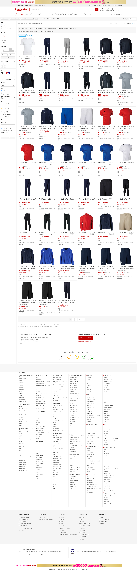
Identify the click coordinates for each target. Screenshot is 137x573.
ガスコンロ (21, 446)
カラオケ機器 (56, 428)
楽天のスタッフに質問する (86, 338)
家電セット (28, 14)
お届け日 (3, 88)
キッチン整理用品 (74, 387)
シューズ (106, 385)
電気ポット (21, 448)
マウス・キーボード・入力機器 (42, 432)
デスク (105, 464)
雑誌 (54, 454)
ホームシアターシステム (41, 393)
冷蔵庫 (70, 14)
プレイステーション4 (74, 409)
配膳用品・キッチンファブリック (77, 391)
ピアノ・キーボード (57, 405)
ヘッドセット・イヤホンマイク (59, 391)
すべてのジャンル (4, 18)
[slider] (1, 51)
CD (53, 486)
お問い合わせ (82, 539)
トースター (21, 438)
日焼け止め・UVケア (74, 469)
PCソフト (38, 438)
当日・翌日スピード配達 (24, 517)
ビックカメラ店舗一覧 (106, 5)
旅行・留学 (55, 441)
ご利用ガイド (90, 5)
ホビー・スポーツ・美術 (58, 443)
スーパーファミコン (74, 432)
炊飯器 (20, 433)
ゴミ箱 (105, 483)
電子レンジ (87, 14)
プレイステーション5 (74, 407)
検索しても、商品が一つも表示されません (30, 341)
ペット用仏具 (90, 467)
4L (9, 64)
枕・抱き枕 (106, 453)
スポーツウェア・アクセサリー (110, 400)
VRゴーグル (55, 400)
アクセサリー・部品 (40, 401)
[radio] (1, 24)
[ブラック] (2, 73)
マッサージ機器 (39, 463)
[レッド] (7, 73)
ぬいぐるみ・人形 (91, 397)
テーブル (106, 462)
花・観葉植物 (90, 492)
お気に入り (61, 519)
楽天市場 (120, 5)
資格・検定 (55, 474)
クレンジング (73, 461)
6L (2, 66)
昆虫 (88, 465)
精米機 (20, 436)
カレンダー (55, 450)
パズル (88, 409)
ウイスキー (89, 377)
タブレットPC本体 (57, 379)
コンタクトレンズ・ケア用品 (76, 445)
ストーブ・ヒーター (23, 408)
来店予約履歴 (62, 530)
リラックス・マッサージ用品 (76, 488)
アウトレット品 (107, 495)
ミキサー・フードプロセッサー (25, 455)
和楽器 (54, 426)
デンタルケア (39, 457)
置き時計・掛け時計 (108, 477)
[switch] (14, 97)
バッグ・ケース (107, 387)
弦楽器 (54, 424)
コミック (55, 435)
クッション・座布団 (108, 460)
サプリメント (73, 476)
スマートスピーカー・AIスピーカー (43, 406)
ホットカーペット (23, 410)
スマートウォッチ (108, 435)
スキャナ (38, 424)
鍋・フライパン (73, 377)
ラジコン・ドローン (91, 407)
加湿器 (20, 423)
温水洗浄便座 (39, 467)
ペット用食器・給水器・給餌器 (93, 461)
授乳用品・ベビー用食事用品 (93, 437)
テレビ (81, 14)
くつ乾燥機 (21, 389)
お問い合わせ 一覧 (67, 569)
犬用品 (88, 450)
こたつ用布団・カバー (108, 486)
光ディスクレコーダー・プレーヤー (43, 386)
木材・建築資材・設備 (91, 484)
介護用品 (72, 447)
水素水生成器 (22, 466)
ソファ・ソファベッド (108, 457)
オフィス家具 (107, 488)
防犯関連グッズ (107, 497)
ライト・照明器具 (23, 401)
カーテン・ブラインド (108, 473)
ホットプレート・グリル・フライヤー (26, 444)
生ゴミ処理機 (22, 468)
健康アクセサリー (74, 486)
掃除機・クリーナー (23, 391)
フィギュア (89, 405)
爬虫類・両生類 (90, 463)
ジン (88, 381)
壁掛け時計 (106, 431)
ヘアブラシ (38, 446)
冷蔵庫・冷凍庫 (22, 378)
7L (4, 66)
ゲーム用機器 (39, 434)
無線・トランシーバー (41, 403)
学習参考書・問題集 (57, 458)
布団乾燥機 (21, 387)
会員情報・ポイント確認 (64, 528)
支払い (80, 519)
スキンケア (72, 456)
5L (12, 64)
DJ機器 (54, 422)
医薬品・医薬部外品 (74, 437)
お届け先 (3, 82)
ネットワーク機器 (40, 428)
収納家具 (106, 471)
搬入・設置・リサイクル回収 (25, 523)
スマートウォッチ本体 (58, 393)
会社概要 (115, 5)
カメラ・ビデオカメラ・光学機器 (43, 381)
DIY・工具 (89, 476)
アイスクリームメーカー (24, 470)
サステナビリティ (75, 569)
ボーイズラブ (56, 462)
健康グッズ (72, 484)
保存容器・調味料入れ (75, 383)
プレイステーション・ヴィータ (76, 417)
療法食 (88, 471)
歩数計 (37, 472)
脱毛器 (37, 453)
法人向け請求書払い (63, 532)
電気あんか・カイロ (23, 417)
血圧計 (37, 476)
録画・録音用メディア (41, 383)
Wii (70, 425)
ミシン (20, 395)
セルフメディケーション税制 (25, 554)
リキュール (89, 385)
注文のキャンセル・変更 (84, 523)
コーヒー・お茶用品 (74, 396)
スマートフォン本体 (57, 377)
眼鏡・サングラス (108, 402)
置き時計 (106, 433)
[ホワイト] (4, 73)
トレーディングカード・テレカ (93, 415)
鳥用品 (88, 458)
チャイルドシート (91, 441)
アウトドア (106, 398)
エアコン (65, 14)
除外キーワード (4, 132)
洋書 (54, 470)
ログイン (113, 14)
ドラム (54, 414)
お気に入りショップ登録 (84, 525)
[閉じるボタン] (134, 28)
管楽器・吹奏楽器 (57, 412)
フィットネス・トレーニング (27, 18)
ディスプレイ (39, 420)
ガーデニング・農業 (91, 486)
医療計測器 (72, 449)
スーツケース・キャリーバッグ (110, 440)
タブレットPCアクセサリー (59, 384)
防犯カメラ (89, 480)
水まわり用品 (73, 400)
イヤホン (52, 14)
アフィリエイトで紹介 (84, 534)
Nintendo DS (73, 428)
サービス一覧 (59, 569)
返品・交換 (81, 521)
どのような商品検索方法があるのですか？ (30, 339)
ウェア (36, 18)
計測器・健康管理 (74, 480)
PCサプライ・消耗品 (40, 426)
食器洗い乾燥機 (22, 462)
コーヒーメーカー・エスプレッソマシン (26, 440)
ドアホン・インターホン (92, 478)
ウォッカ (89, 387)
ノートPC (38, 416)
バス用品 (106, 417)
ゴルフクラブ (107, 383)
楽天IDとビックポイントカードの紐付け (68, 534)
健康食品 (72, 482)
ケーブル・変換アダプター (58, 387)
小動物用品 (89, 456)
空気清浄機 (58, 14)
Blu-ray (54, 484)
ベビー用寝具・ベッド (91, 435)
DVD (54, 488)
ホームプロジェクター (41, 389)
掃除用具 (106, 411)
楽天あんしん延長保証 (23, 519)
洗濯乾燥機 (21, 383)
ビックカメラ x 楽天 (19, 5)
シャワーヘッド (39, 461)
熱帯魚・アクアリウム (91, 454)
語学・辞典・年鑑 (57, 464)
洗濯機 (75, 14)
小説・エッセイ (56, 460)
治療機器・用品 (73, 439)
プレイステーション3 (74, 419)
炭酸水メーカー (22, 460)
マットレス (106, 451)
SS (2, 64)
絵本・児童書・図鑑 (57, 437)
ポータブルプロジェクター (41, 408)
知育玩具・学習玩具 (91, 399)
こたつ (20, 412)
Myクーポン (62, 525)
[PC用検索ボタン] (96, 9)
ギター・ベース (56, 416)
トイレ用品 (106, 419)
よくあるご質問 (97, 5)
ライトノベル (56, 472)
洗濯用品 (106, 413)
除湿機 (20, 425)
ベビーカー (89, 439)
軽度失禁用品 (73, 451)
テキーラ (89, 391)
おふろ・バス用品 (91, 433)
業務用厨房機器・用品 (75, 393)
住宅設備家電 (22, 399)
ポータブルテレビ (40, 397)
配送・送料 (81, 517)
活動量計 (38, 470)
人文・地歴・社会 (57, 456)
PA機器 (54, 407)
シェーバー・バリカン (41, 448)
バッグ (105, 442)
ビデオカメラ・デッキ (41, 391)
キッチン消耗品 (73, 385)
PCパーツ (38, 436)
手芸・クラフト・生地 (108, 415)
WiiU (71, 423)
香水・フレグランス (74, 471)
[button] (2, 50)
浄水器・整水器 (22, 464)
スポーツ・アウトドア (15, 18)
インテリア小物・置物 (108, 490)
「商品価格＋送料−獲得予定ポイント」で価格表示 (28, 23)
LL (4, 64)
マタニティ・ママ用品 (91, 431)
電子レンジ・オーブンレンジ (25, 431)
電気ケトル (21, 450)
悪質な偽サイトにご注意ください (39, 554)
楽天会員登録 (119, 14)
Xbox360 (72, 415)
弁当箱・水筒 (73, 389)
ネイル (71, 465)
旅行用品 (106, 444)
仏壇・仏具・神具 (108, 503)
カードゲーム (90, 411)
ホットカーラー (39, 455)
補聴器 (37, 465)
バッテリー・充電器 (57, 389)
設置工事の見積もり (23, 525)
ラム (88, 383)
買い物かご (61, 517)
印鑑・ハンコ (107, 409)
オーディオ (38, 379)
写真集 (54, 477)
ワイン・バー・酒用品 (75, 398)
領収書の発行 (82, 528)
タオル (105, 421)
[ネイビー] (9, 73)
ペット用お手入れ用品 (91, 452)
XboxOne (72, 413)
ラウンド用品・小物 (108, 389)
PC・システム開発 (57, 468)
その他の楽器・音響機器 (58, 430)
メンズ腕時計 (107, 427)
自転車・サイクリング (108, 377)
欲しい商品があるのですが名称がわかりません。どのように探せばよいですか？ (38, 337)
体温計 (37, 478)
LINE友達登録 (82, 532)
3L (7, 64)
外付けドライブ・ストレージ (42, 430)
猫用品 (88, 448)
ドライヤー (45, 14)
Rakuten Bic (21, 9)
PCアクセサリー (39, 418)
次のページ (81, 319)
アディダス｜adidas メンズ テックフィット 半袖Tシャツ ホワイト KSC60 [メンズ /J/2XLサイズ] (27, 58)
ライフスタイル (56, 452)
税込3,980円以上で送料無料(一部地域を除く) (35, 5)
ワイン (88, 379)
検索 (9, 57)
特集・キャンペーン (43, 517)
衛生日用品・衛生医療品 (75, 441)
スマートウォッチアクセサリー (59, 395)
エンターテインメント (58, 439)
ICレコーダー (39, 395)
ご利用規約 (101, 523)
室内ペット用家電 (91, 469)
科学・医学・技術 (57, 466)
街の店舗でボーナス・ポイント (46, 519)
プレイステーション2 (74, 421)
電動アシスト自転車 (108, 379)
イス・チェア (107, 466)
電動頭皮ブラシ (39, 459)
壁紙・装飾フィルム (108, 479)
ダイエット (72, 478)
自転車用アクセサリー (108, 381)
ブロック (89, 419)
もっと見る (22, 343)
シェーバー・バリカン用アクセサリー (43, 450)
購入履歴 (61, 523)
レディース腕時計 (108, 429)
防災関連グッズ (90, 482)
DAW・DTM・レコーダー (58, 409)
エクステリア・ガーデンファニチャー (94, 489)
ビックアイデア (37, 14)
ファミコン (72, 430)
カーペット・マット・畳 (109, 475)
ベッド (105, 455)
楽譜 (54, 446)
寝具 (105, 449)
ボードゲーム (90, 413)
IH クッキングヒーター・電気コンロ (26, 457)
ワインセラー (22, 453)
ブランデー (89, 389)
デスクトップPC (39, 414)
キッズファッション (91, 427)
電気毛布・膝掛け (23, 415)
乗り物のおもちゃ (91, 401)
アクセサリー (56, 418)
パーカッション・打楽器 (58, 420)
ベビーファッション (91, 429)
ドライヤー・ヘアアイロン (41, 443)
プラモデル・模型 (91, 403)
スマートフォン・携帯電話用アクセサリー (60, 382)
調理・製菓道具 (73, 379)
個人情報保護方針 (103, 521)
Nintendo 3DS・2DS (74, 411)
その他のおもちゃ (91, 421)
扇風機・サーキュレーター (24, 421)
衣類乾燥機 (21, 385)
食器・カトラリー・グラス (75, 381)
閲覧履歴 (61, 521)
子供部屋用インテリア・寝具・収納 (111, 469)
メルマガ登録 (82, 530)
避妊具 (71, 443)
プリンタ (38, 422)
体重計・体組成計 (40, 474)
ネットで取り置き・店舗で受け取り (26, 528)
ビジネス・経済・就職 (58, 448)
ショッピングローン (23, 521)
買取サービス (21, 530)
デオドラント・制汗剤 (75, 467)
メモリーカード (39, 399)
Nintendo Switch (73, 405)
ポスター (55, 479)
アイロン (21, 393)
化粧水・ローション (74, 458)
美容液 (71, 463)
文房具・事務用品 (108, 407)
